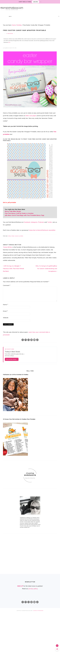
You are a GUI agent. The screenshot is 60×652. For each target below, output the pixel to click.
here (9, 42)
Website (5, 317)
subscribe (35, 1)
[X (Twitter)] (31, 340)
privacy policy (33, 588)
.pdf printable (11, 202)
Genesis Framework (38, 610)
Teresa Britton (7, 247)
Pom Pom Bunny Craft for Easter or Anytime (19, 213)
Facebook (27, 222)
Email (5, 311)
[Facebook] (23, 340)
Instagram (34, 222)
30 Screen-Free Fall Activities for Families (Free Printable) (19, 419)
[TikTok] (37, 340)
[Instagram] (28, 340)
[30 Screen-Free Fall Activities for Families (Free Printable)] (30, 440)
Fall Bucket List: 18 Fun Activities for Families (15, 374)
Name (5, 304)
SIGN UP (20, 586)
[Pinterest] (25, 340)
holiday (9, 235)
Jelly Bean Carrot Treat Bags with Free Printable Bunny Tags (24, 215)
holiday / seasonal (15, 235)
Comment (6, 285)
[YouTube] (34, 340)
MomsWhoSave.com (12, 8)
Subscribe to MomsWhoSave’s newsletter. (42, 230)
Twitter (49, 222)
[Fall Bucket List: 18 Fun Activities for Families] (30, 395)
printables (21, 235)
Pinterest (41, 222)
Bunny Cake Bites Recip (12, 211)
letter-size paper (31, 115)
